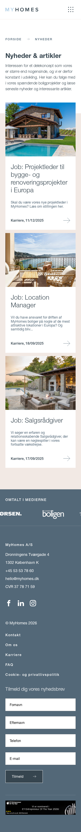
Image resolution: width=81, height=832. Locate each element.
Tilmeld (17, 776)
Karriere (13, 655)
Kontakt (13, 635)
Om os (11, 645)
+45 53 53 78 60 (19, 570)
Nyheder (43, 39)
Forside (13, 39)
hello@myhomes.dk (22, 578)
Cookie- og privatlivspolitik (32, 675)
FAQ (9, 665)
